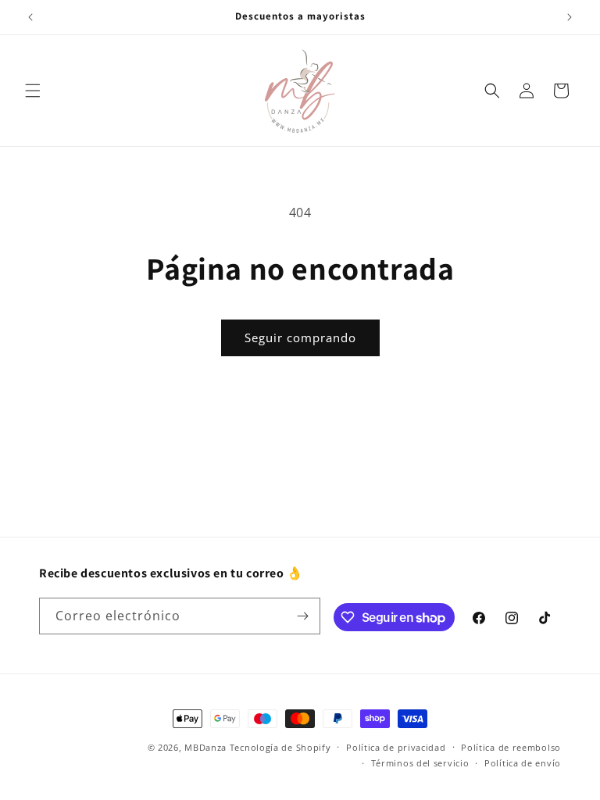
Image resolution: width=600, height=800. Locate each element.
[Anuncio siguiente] (569, 17)
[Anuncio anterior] (30, 17)
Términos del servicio (420, 763)
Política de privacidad (395, 747)
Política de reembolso (511, 747)
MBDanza (205, 747)
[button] (33, 90)
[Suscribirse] (302, 616)
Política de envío (522, 763)
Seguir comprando (300, 337)
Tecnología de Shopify (280, 747)
